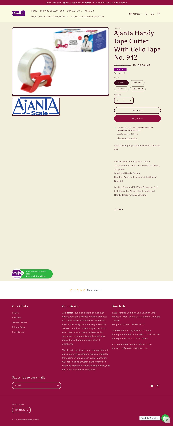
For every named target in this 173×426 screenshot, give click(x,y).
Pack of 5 (121, 89)
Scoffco (21, 420)
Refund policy (18, 332)
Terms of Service (20, 323)
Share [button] (120, 209)
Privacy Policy (18, 327)
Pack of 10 (138, 89)
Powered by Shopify (31, 420)
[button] (74, 11)
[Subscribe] (58, 385)
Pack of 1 (121, 83)
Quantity (117, 95)
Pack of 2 (137, 83)
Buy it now (137, 118)
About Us (16, 318)
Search (15, 313)
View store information (127, 138)
